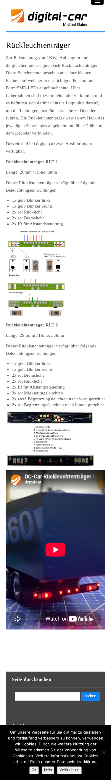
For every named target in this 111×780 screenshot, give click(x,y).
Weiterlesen (69, 770)
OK (34, 770)
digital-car (45, 143)
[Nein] (104, 752)
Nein (48, 770)
